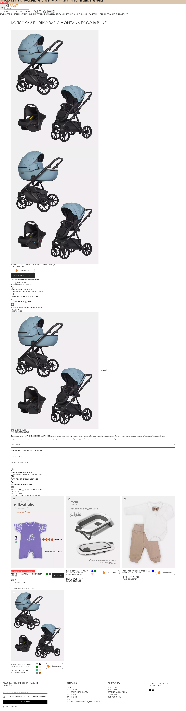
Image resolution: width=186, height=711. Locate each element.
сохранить (25, 702)
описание (15, 444)
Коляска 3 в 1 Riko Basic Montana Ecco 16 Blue (21, 665)
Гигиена (118, 14)
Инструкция (16, 456)
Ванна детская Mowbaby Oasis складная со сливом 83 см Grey (77, 573)
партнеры (72, 695)
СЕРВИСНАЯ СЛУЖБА (117, 692)
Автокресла (18, 14)
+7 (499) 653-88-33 (17, 11)
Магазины (28, 11)
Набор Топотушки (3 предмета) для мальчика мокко (136, 572)
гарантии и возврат (20, 462)
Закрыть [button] (4, 3)
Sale (2, 14)
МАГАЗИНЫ (72, 690)
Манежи (44, 14)
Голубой (102, 370)
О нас (69, 687)
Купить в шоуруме (22, 275)
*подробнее (16, 311)
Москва (4, 11)
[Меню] (51, 11)
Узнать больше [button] (96, 1)
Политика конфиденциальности (83, 702)
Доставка (112, 690)
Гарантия (112, 695)
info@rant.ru (162, 683)
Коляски (8, 14)
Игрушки (110, 14)
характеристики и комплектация (26, 450)
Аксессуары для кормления (93, 14)
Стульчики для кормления (68, 14)
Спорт (125, 14)
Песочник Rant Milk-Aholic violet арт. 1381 (26, 575)
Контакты (71, 699)
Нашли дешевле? (18, 582)
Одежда (52, 14)
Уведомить (24, 270)
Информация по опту (77, 692)
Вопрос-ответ (115, 697)
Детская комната (32, 14)
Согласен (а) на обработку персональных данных (26, 696)
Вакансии (72, 697)
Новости (112, 687)
